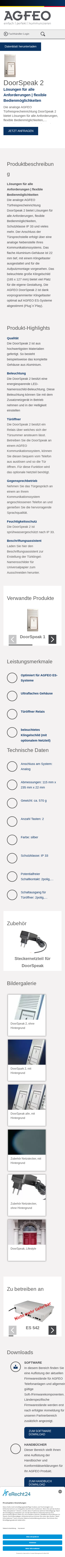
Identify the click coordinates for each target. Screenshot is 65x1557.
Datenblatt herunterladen (20, 46)
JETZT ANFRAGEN (20, 131)
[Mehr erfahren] (32, 625)
